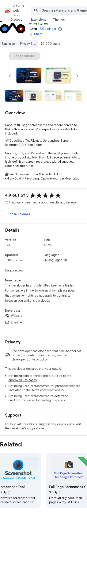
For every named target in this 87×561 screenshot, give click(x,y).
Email (14, 322)
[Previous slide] (9, 75)
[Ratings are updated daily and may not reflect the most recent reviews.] (60, 29)
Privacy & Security (29, 44)
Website (16, 316)
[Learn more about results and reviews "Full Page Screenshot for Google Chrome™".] (60, 492)
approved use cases (22, 380)
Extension (8, 44)
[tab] (17, 19)
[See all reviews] (19, 214)
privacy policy (38, 359)
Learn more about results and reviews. (51, 202)
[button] (29, 75)
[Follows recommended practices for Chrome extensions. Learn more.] (30, 23)
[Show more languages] (65, 260)
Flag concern (14, 270)
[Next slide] (77, 75)
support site (35, 428)
